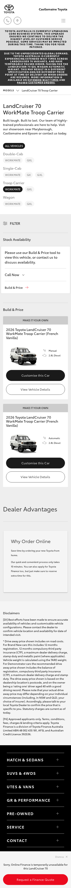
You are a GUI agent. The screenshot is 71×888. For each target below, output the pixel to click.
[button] (16, 287)
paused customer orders (36, 82)
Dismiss (59, 856)
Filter (15, 223)
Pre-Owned (20, 813)
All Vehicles (14, 146)
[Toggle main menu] (63, 20)
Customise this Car (35, 375)
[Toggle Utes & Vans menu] (57, 786)
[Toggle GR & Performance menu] (57, 800)
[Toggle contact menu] (57, 813)
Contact (17, 840)
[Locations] (17, 20)
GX (29, 175)
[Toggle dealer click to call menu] (7, 20)
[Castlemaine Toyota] (9, 9)
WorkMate (12, 160)
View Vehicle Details (35, 389)
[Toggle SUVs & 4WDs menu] (57, 773)
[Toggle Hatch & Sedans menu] (57, 759)
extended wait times (43, 79)
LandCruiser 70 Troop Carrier (30, 90)
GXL (29, 160)
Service (16, 826)
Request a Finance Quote (35, 879)
